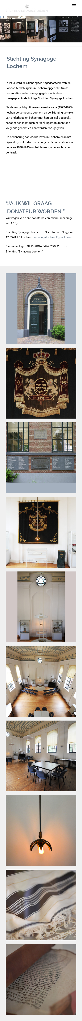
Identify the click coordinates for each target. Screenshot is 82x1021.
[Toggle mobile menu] (74, 6)
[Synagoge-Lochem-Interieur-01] (41, 573)
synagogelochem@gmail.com (53, 237)
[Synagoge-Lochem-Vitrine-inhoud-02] (41, 871)
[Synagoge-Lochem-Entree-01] (41, 274)
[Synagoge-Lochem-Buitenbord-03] (41, 423)
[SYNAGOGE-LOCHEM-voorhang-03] (41, 349)
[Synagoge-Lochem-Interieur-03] (41, 722)
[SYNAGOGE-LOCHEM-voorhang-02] (41, 498)
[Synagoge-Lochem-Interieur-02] (41, 647)
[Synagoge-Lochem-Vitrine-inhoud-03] (41, 945)
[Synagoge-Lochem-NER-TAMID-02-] (41, 796)
